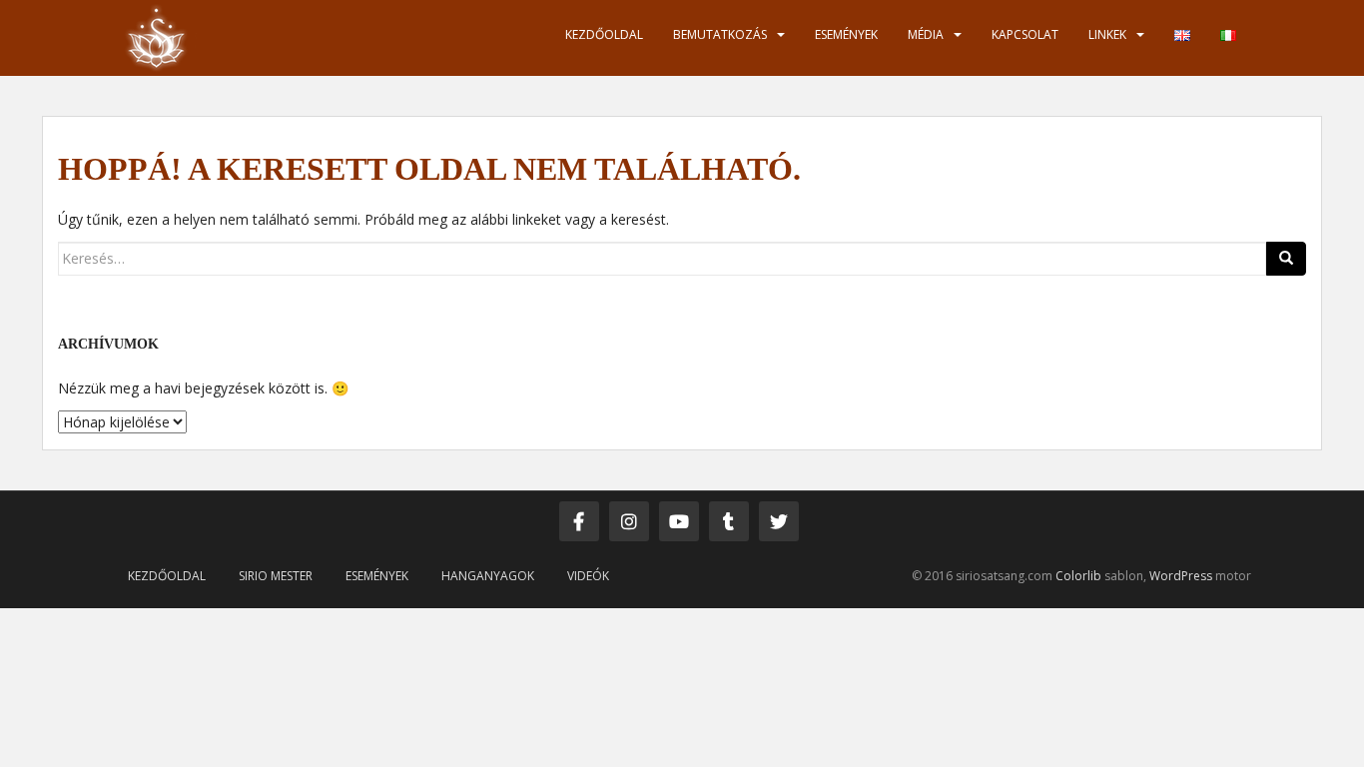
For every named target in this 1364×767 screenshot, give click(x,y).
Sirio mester (276, 575)
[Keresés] (1286, 259)
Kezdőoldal (604, 34)
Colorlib (1078, 575)
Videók (588, 575)
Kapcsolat (1025, 34)
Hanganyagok (487, 575)
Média (926, 34)
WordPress (1180, 575)
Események (846, 34)
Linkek (1107, 34)
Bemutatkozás (720, 34)
